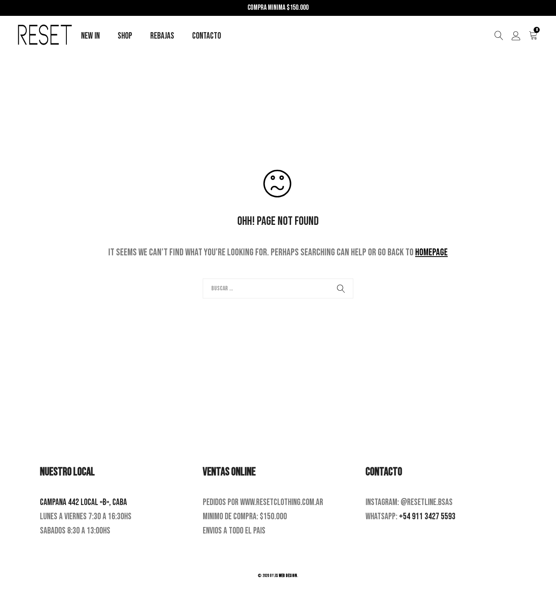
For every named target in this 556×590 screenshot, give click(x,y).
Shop (125, 35)
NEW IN (90, 35)
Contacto (206, 35)
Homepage (431, 252)
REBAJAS (162, 35)
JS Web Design (286, 575)
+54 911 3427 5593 (427, 516)
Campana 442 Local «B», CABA (83, 502)
